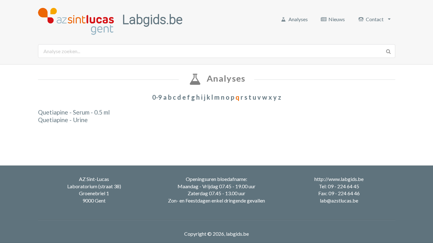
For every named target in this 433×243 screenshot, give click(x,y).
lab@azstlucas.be (339, 200)
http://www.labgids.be (339, 179)
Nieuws (336, 19)
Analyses (298, 19)
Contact (375, 19)
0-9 (157, 97)
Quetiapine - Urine (63, 119)
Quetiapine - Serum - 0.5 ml (74, 112)
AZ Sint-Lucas (94, 179)
